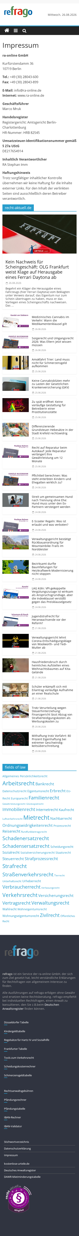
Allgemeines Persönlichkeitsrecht (24, 776)
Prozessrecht (62, 826)
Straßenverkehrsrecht (27, 874)
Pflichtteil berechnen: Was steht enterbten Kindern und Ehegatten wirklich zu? (51, 479)
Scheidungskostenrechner (19, 1066)
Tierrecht (59, 875)
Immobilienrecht (18, 809)
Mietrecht (36, 817)
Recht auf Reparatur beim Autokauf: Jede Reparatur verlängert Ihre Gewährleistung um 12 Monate (49, 454)
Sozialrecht (11, 852)
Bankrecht (44, 784)
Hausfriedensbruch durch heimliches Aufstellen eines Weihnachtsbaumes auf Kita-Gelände (51, 667)
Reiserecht (11, 831)
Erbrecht (58, 790)
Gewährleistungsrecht (14, 804)
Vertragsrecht (16, 903)
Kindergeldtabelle (14, 1031)
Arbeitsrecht (18, 783)
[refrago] (6, 30)
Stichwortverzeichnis (16, 1142)
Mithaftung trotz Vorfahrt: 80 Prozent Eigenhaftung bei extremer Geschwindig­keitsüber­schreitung (51, 741)
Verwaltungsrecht (50, 903)
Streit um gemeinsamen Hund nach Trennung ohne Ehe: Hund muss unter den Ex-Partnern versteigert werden (52, 502)
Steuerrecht (13, 858)
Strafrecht (14, 866)
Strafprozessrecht (41, 858)
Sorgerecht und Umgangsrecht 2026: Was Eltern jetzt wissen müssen (53, 341)
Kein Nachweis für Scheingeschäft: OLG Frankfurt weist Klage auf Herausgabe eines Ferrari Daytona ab (37, 269)
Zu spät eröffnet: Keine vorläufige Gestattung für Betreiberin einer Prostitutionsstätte (49, 407)
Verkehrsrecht (19, 895)
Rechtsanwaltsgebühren (18, 1091)
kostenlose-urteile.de (16, 1163)
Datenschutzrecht (14, 791)
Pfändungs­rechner (15, 1100)
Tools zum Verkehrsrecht (19, 1057)
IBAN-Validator (13, 1126)
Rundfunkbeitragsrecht (34, 831)
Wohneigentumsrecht (32, 909)
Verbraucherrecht (21, 887)
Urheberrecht (31, 881)
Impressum (11, 1155)
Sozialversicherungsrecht (37, 852)
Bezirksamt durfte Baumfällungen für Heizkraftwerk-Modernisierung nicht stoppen (52, 569)
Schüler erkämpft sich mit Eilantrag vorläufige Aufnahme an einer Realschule (52, 690)
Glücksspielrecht (35, 803)
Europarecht (19, 798)
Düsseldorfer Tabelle (16, 1022)
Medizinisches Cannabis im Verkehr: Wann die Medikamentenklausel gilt (50, 320)
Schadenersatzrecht (25, 838)
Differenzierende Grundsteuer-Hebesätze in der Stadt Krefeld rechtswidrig (52, 429)
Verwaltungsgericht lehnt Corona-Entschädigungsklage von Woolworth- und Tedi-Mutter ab (51, 642)
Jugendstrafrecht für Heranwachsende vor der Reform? (49, 619)
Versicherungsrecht (56, 895)
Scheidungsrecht (61, 846)
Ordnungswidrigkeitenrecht (27, 825)
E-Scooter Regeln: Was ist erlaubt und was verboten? (50, 523)
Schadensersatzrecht (26, 846)
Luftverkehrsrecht (12, 818)
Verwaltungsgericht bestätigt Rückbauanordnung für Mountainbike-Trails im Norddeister (51, 544)
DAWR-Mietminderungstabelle (22, 1177)
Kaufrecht (66, 809)
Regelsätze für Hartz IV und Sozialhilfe (26, 1040)
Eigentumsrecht (38, 791)
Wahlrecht (9, 909)
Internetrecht (47, 809)
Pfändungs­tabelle (14, 1108)
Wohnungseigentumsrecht (20, 916)
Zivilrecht (50, 915)
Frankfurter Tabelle (15, 1049)
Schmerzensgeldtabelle (18, 1075)
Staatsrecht (63, 852)
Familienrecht (44, 797)
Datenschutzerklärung (17, 1148)
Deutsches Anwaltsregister (20, 1170)
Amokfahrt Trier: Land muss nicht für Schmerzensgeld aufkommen (51, 362)
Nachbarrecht (61, 818)
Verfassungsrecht (50, 887)
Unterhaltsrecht (11, 881)
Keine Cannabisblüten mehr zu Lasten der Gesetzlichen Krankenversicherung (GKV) (51, 384)
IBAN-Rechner (12, 1117)
